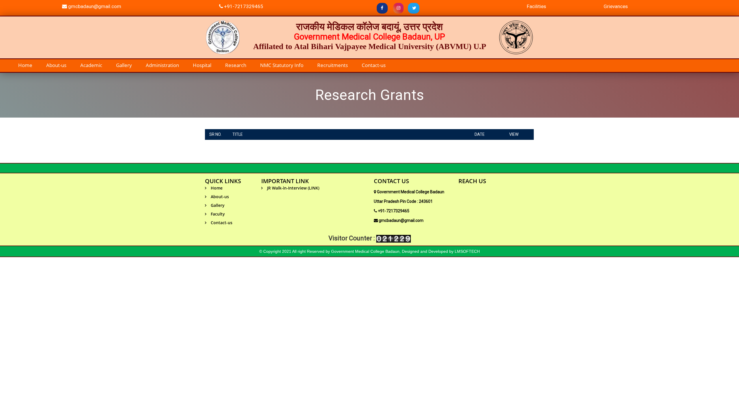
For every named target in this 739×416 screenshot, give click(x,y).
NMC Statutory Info (281, 65)
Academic (91, 65)
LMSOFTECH (467, 251)
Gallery (124, 65)
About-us (56, 65)
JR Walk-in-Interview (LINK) (293, 188)
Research (235, 65)
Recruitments (332, 65)
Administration (162, 65)
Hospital (202, 65)
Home (25, 65)
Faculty (218, 214)
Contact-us (374, 65)
